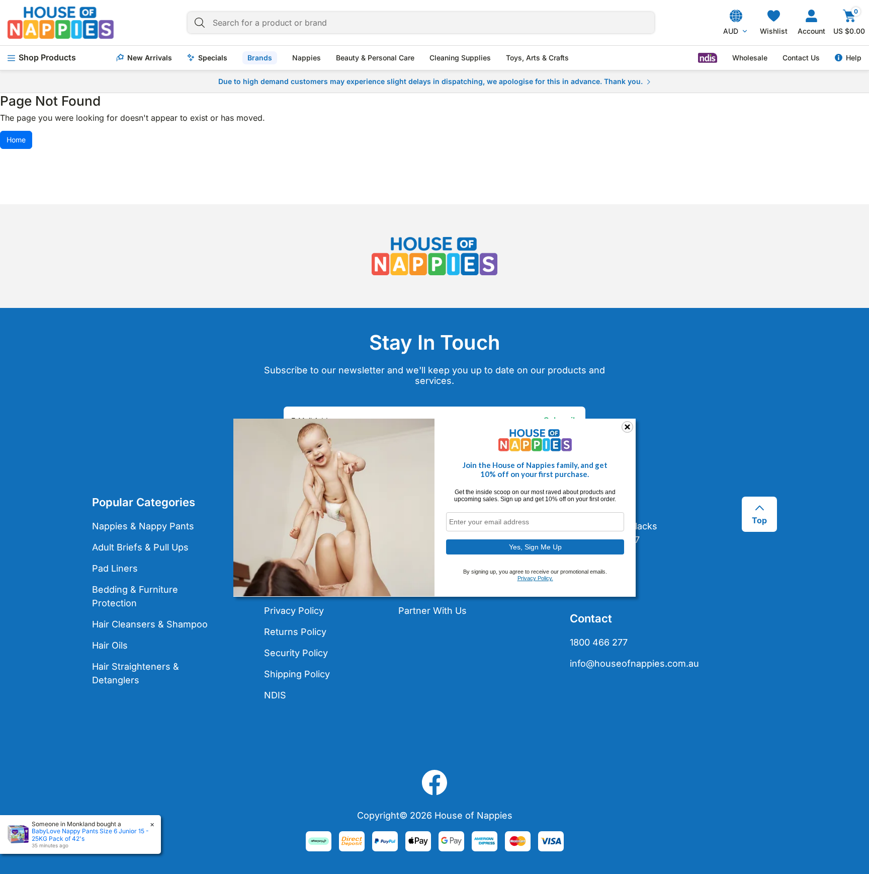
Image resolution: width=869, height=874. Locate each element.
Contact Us (801, 58)
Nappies (306, 58)
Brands (259, 57)
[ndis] (707, 58)
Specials (212, 58)
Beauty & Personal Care (375, 58)
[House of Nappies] (61, 23)
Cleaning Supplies (460, 58)
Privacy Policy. (535, 578)
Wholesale (749, 58)
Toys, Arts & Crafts (537, 58)
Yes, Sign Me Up (535, 546)
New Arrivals (149, 58)
